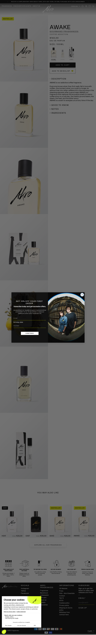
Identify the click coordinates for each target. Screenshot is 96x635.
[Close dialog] (82, 294)
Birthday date (18, 322)
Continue (30, 333)
